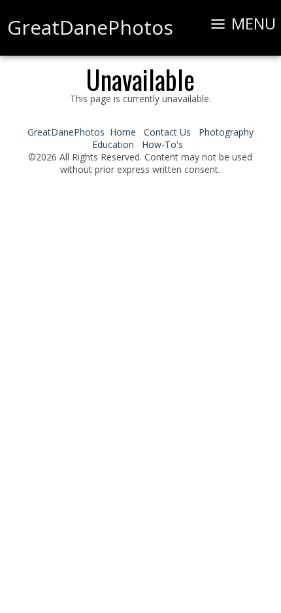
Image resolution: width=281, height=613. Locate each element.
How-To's (162, 144)
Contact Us (167, 132)
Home (123, 132)
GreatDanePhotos (66, 132)
